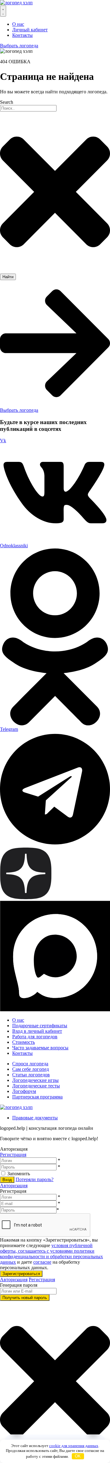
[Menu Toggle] (3, 11)
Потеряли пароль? (34, 1179)
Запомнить (18, 1173)
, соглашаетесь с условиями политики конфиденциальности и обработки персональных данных (51, 1256)
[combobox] (28, 108)
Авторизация (14, 1185)
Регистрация (13, 1154)
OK (78, 1456)
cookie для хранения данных (73, 1445)
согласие (42, 1262)
